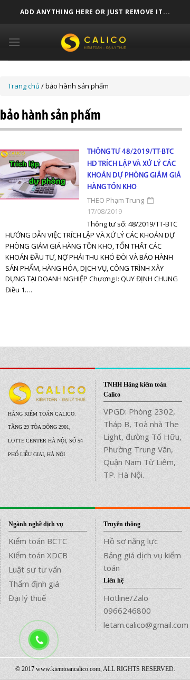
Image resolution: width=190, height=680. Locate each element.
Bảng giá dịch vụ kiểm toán (142, 561)
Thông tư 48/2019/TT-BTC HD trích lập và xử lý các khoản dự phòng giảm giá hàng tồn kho (134, 169)
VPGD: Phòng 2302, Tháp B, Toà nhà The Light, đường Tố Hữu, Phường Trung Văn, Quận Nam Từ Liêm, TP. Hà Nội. (142, 443)
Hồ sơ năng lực (130, 541)
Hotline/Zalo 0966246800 (127, 604)
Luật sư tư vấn (34, 569)
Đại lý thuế (27, 598)
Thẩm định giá (33, 583)
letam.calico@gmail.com (142, 624)
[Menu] (14, 42)
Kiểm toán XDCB (38, 555)
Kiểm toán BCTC (37, 541)
